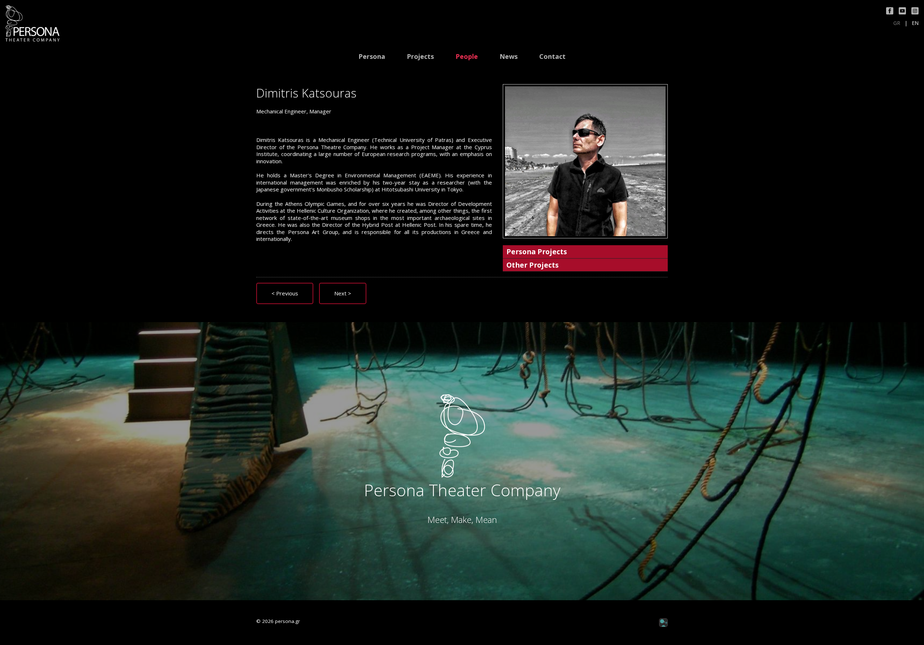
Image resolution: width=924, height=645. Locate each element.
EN (915, 23)
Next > (342, 293)
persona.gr (287, 621)
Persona (371, 56)
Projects (420, 56)
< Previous (284, 293)
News (509, 56)
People (467, 56)
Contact (552, 56)
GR (896, 23)
